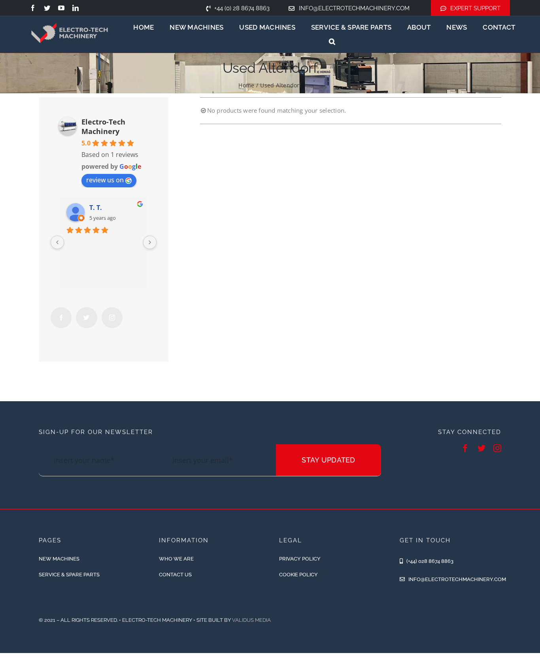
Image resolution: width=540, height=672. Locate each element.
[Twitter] (86, 317)
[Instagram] (112, 317)
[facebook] (33, 8)
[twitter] (47, 8)
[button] (332, 41)
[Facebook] (61, 317)
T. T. (95, 207)
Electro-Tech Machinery (103, 126)
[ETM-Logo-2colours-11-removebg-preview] (69, 16)
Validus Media (251, 620)
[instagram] (497, 448)
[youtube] (61, 8)
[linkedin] (75, 8)
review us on (105, 180)
